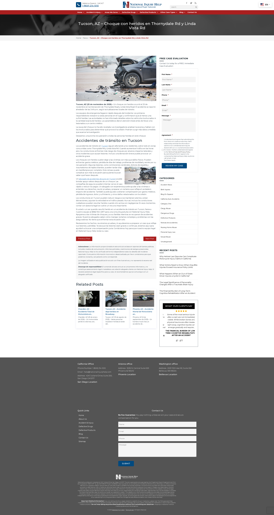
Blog (181, 12)
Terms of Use (130, 507)
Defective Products (148, 12)
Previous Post (84, 239)
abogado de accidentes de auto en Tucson (97, 179)
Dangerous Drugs (167, 213)
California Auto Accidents (170, 199)
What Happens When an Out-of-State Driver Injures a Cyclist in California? (175, 275)
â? (177, 338)
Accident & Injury (93, 12)
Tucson (104, 146)
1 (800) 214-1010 (90, 5)
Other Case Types (167, 12)
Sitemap (82, 439)
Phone (165, 95)
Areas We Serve (111, 12)
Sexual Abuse (166, 237)
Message (166, 116)
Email (165, 105)
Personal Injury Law (168, 232)
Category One (166, 204)
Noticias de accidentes (169, 223)
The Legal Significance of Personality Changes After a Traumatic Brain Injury (176, 283)
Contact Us (192, 12)
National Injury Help (118, 507)
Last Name (167, 85)
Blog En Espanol (167, 194)
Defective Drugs (129, 12)
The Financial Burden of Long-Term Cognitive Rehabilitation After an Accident (177, 292)
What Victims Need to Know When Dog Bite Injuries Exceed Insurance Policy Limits (178, 266)
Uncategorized (166, 242)
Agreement (167, 135)
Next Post (150, 239)
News (85, 38)
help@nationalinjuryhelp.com (97, 369)
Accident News (166, 185)
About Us (83, 416)
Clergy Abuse (166, 208)
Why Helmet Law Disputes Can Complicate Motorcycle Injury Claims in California (177, 257)
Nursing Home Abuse (169, 227)
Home (79, 12)
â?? (181, 338)
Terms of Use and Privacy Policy (179, 152)
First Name (167, 74)
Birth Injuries (165, 190)
